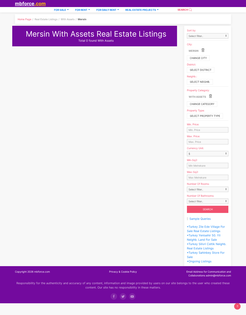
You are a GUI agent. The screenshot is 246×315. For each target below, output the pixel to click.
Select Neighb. (200, 81)
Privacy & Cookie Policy (123, 271)
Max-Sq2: (192, 171)
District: (191, 64)
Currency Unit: (195, 148)
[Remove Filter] (203, 50)
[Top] (237, 306)
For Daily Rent (106, 9)
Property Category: (198, 90)
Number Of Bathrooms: (200, 195)
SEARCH (183, 9)
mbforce (30, 3)
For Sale (60, 9)
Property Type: (196, 110)
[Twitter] (123, 296)
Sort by (191, 30)
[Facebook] (114, 296)
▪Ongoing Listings (199, 261)
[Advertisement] (96, 73)
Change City (198, 58)
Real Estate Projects (140, 9)
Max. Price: (193, 136)
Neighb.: (192, 76)
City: (189, 44)
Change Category (202, 103)
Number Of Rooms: (198, 183)
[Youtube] (132, 296)
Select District (200, 69)
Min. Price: (193, 124)
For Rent (81, 9)
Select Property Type (205, 115)
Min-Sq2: (192, 160)
